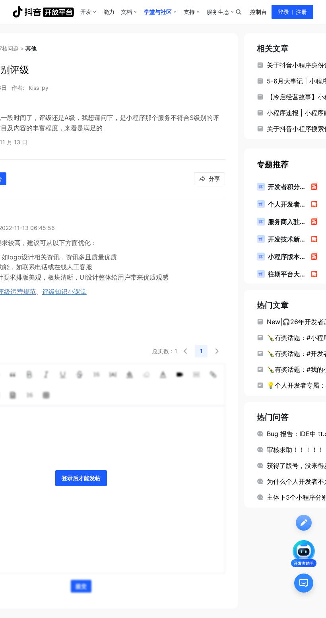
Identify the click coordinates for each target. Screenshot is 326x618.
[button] (185, 351)
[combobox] (238, 12)
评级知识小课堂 (64, 291)
